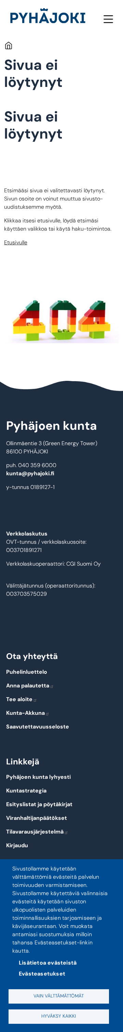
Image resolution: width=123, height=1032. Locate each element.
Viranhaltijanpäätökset (36, 818)
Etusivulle (15, 242)
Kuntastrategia (26, 790)
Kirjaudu (17, 845)
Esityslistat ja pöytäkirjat (39, 804)
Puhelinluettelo (26, 671)
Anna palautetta (27, 685)
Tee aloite (19, 699)
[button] (61, 318)
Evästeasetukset (42, 973)
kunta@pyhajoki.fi (30, 473)
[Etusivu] (50, 17)
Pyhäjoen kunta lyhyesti (38, 777)
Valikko (108, 19)
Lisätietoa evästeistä (48, 962)
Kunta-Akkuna (25, 713)
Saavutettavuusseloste (37, 726)
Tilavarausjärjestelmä (35, 831)
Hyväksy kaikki (58, 1016)
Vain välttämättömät (58, 996)
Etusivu (8, 45)
